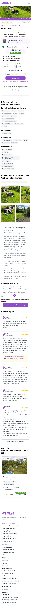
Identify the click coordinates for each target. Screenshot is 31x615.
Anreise (5, 64)
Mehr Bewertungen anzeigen (15, 441)
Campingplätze (6, 536)
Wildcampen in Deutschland (10, 581)
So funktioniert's (7, 547)
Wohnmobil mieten (7, 586)
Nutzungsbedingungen (9, 602)
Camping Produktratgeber (9, 533)
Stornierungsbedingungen (10, 599)
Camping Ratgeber (7, 531)
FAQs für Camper (7, 566)
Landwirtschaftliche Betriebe (10, 571)
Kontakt (4, 554)
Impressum (5, 592)
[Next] (25, 465)
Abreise (18, 64)
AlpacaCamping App (8, 552)
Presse (4, 557)
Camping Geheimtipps (8, 528)
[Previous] (3, 465)
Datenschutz (5, 594)
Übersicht (5, 563)
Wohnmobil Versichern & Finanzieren (13, 526)
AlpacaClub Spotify (7, 541)
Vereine (4, 576)
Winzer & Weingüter (8, 573)
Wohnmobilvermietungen (9, 583)
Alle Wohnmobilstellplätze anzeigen (15, 305)
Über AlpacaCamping (8, 549)
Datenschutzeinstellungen (10, 597)
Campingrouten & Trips (9, 538)
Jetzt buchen (16, 78)
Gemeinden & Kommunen (9, 578)
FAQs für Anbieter (7, 568)
